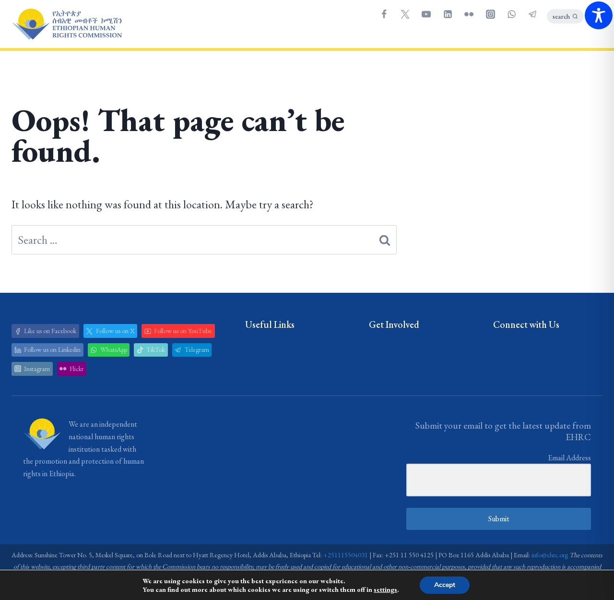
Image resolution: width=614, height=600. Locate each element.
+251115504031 (345, 555)
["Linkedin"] (447, 14)
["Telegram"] (533, 14)
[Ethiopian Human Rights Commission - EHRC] (67, 24)
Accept (444, 584)
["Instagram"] (490, 14)
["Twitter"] (405, 14)
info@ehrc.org (549, 555)
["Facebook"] (384, 14)
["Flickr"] (469, 14)
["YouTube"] (426, 14)
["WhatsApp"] (511, 14)
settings (385, 589)
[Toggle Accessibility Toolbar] (599, 15)
